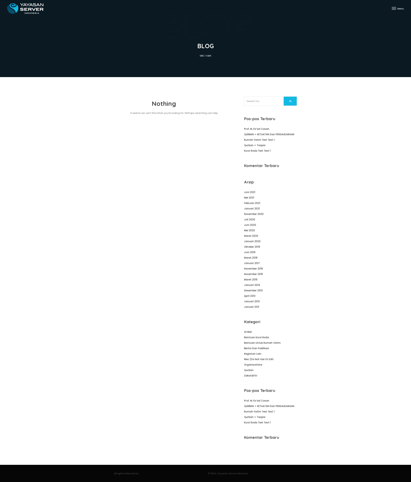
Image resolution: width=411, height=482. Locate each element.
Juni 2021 (249, 192)
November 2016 (253, 268)
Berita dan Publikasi (256, 348)
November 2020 (254, 214)
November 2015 (253, 274)
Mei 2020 (249, 230)
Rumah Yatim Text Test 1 (259, 140)
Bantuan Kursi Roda (256, 337)
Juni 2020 (250, 225)
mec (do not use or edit (259, 359)
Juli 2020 (249, 219)
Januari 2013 (252, 301)
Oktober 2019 (252, 246)
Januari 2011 (251, 307)
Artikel (248, 332)
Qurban (249, 370)
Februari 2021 (252, 203)
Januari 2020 (252, 241)
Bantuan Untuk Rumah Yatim (262, 343)
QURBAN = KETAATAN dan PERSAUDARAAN (269, 134)
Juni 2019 (249, 252)
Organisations (253, 364)
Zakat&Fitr (250, 375)
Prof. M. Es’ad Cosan (256, 129)
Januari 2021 (252, 208)
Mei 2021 (249, 197)
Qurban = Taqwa (254, 145)
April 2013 (249, 296)
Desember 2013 (253, 290)
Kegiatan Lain (252, 353)
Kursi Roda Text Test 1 (257, 150)
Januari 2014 (252, 285)
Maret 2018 (251, 257)
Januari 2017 (252, 263)
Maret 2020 (251, 236)
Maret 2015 (251, 279)
